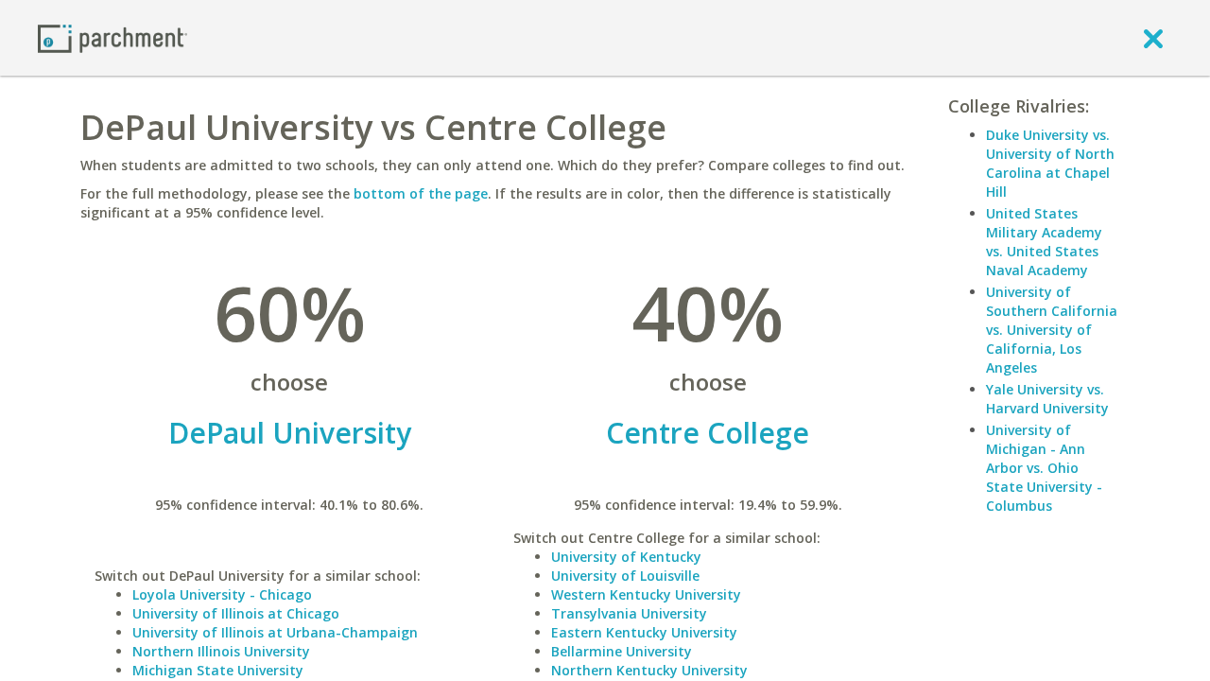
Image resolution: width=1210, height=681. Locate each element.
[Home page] (112, 37)
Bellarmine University (621, 651)
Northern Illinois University (221, 651)
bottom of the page (421, 193)
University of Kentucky (626, 557)
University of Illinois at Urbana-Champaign (275, 632)
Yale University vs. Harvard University (1047, 398)
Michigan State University (217, 670)
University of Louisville (625, 576)
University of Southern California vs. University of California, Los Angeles (1051, 329)
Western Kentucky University (646, 594)
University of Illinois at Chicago (235, 613)
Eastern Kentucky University (644, 632)
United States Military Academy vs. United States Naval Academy (1044, 241)
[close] (1153, 37)
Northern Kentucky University (649, 670)
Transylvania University (629, 613)
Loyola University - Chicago (222, 594)
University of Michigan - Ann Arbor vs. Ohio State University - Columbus (1044, 468)
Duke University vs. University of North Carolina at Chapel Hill (1050, 163)
